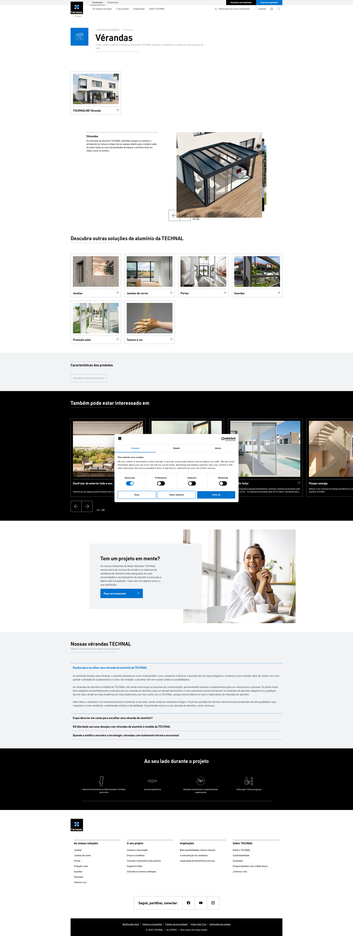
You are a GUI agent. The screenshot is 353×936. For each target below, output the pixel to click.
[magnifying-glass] (278, 9)
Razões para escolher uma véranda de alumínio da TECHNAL (110, 667)
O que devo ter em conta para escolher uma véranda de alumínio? (113, 718)
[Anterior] (174, 215)
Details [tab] (176, 448)
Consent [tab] (135, 448)
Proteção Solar (239, 483)
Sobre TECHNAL (157, 9)
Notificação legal (131, 924)
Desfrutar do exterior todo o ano (92, 483)
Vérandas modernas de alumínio (89, 378)
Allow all (216, 495)
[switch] (161, 483)
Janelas (77, 293)
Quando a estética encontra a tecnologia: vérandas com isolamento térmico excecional (126, 735)
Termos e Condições (152, 924)
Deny (136, 495)
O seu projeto (122, 9)
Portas (184, 293)
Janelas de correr (137, 293)
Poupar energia (318, 483)
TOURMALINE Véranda (87, 110)
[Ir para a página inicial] (77, 9)
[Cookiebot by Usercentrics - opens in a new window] (223, 439)
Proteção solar (82, 339)
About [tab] (218, 448)
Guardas (239, 293)
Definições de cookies (220, 924)
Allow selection (176, 495)
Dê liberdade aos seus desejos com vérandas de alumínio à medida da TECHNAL (121, 726)
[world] (271, 9)
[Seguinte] (185, 215)
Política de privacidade (176, 924)
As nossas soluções (102, 9)
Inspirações (139, 9)
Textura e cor (135, 339)
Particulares (97, 2)
